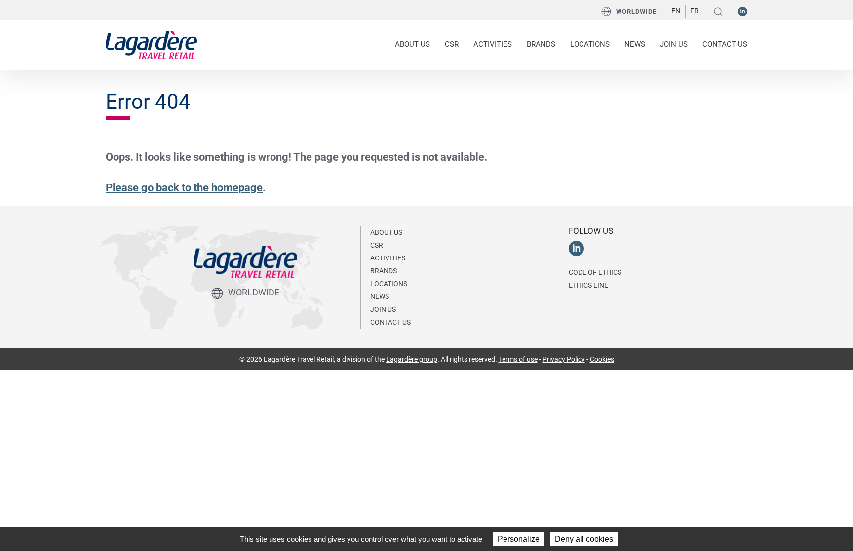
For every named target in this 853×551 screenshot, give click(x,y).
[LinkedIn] (742, 11)
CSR (376, 245)
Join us (674, 44)
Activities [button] (492, 44)
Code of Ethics (595, 272)
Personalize (519, 539)
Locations (590, 44)
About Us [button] (412, 44)
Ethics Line (588, 285)
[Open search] (718, 11)
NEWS (634, 44)
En (675, 11)
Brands (541, 44)
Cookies (602, 359)
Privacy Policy (564, 359)
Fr (694, 11)
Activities (387, 258)
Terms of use (518, 359)
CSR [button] (452, 44)
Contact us (724, 44)
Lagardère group (411, 359)
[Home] (151, 44)
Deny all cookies (584, 539)
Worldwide (636, 11)
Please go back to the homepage (184, 188)
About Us (386, 232)
